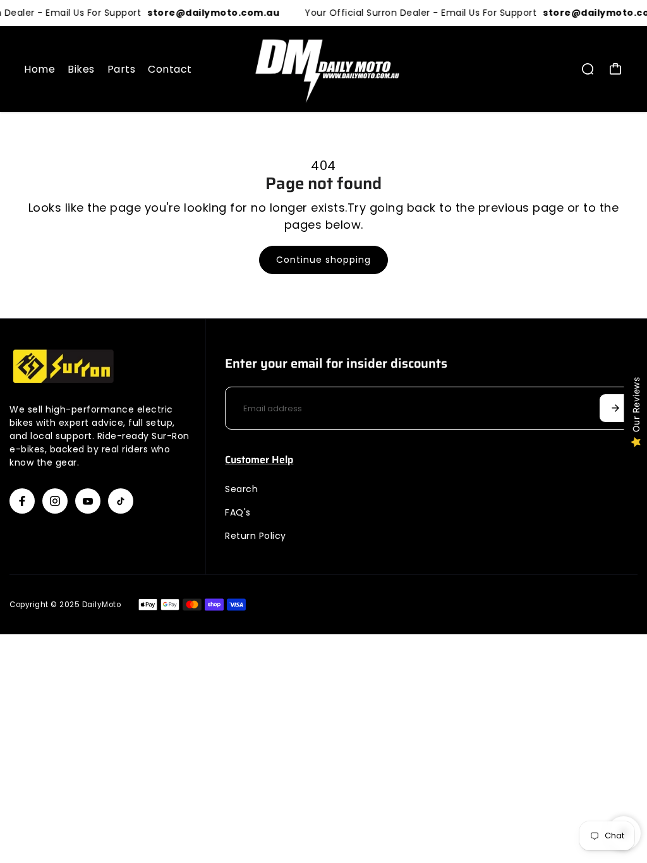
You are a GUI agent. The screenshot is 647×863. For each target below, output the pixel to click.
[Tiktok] (120, 501)
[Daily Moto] (323, 69)
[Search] (587, 68)
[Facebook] (22, 501)
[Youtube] (87, 501)
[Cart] (615, 68)
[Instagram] (55, 501)
